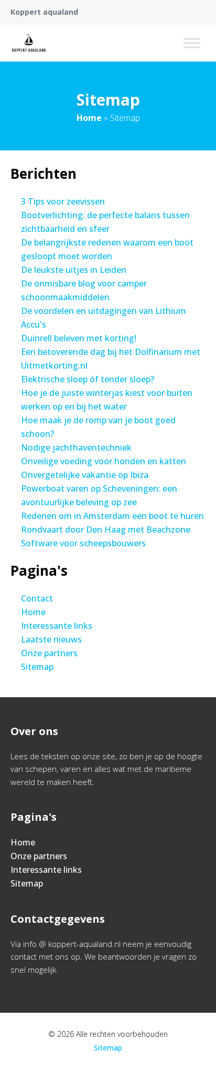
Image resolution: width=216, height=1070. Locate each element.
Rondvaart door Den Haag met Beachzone (105, 529)
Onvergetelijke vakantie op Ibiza (84, 475)
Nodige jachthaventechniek (76, 447)
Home (89, 118)
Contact (37, 598)
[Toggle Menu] (191, 43)
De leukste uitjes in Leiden (73, 270)
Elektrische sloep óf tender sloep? (87, 379)
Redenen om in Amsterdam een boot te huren (112, 516)
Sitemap (37, 666)
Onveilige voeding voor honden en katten (103, 461)
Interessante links (56, 625)
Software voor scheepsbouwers (83, 543)
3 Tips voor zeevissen (63, 201)
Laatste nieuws (51, 639)
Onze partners (49, 653)
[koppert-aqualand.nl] (28, 43)
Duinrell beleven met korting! (78, 338)
